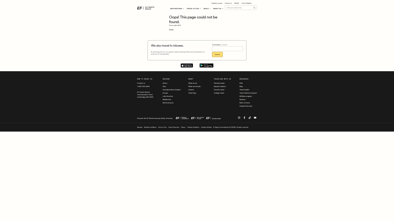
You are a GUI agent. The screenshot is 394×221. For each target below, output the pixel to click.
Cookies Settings (206, 127)
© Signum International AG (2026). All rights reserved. (231, 127)
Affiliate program (245, 96)
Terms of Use (162, 127)
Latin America (168, 96)
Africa (165, 83)
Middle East (167, 99)
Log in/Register (247, 3)
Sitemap (139, 127)
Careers (191, 90)
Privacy (183, 127)
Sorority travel (219, 90)
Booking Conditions (150, 127)
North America (168, 103)
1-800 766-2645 (143, 86)
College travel (219, 93)
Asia (164, 86)
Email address (219, 45)
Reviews (242, 99)
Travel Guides (244, 90)
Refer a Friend (244, 103)
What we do (192, 83)
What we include (194, 86)
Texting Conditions (193, 127)
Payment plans (219, 83)
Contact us (228, 3)
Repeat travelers (220, 86)
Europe (165, 93)
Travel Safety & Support (248, 93)
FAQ (241, 83)
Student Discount (245, 106)
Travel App (192, 93)
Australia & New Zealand (171, 90)
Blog (241, 86)
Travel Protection (173, 127)
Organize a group (216, 3)
